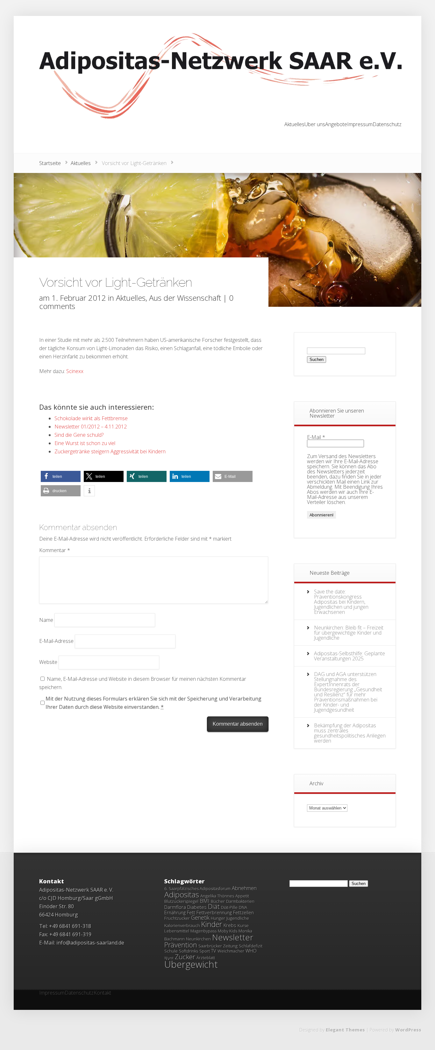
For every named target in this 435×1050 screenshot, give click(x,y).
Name (46, 619)
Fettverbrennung (214, 912)
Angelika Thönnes (217, 896)
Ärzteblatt (205, 957)
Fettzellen (243, 912)
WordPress (408, 1030)
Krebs (230, 925)
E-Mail (316, 437)
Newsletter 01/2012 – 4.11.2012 (90, 426)
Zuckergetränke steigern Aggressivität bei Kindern (110, 451)
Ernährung (175, 912)
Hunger (218, 918)
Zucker (185, 956)
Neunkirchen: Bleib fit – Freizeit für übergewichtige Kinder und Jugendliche (348, 632)
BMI (205, 900)
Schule (171, 951)
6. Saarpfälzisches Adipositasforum (197, 888)
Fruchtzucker (177, 918)
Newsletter (232, 937)
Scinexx (74, 371)
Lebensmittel (176, 931)
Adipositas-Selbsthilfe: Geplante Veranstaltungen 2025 (349, 656)
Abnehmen (244, 888)
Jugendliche (237, 918)
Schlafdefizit (250, 946)
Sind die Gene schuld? (78, 434)
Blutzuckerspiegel (181, 901)
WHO (251, 950)
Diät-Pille (229, 907)
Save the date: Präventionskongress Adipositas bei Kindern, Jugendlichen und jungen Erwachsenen (341, 601)
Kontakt (102, 993)
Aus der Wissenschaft (185, 297)
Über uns (314, 125)
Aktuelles (294, 125)
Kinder (211, 924)
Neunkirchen (198, 939)
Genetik (200, 917)
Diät (214, 906)
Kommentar (54, 550)
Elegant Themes (345, 1030)
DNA (243, 907)
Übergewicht (191, 964)
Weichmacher (231, 951)
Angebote (336, 125)
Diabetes (197, 907)
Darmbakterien (240, 901)
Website (48, 661)
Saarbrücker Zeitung (218, 946)
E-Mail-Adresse (56, 640)
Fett (191, 912)
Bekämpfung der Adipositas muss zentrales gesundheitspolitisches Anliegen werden (350, 733)
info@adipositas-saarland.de (90, 942)
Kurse (243, 925)
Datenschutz (387, 125)
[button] (61, 476)
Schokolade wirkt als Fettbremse (91, 418)
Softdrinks (188, 951)
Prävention (180, 944)
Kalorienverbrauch (182, 925)
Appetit (242, 896)
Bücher (218, 901)
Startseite (50, 163)
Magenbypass (203, 931)
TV (213, 950)
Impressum (360, 125)
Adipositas (181, 894)
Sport (204, 951)
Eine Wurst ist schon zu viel (84, 443)
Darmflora (175, 907)
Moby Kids (227, 931)
